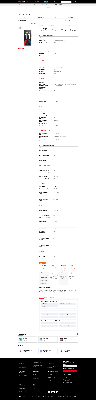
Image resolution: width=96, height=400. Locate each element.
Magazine (51, 4)
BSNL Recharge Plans (51, 364)
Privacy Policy (69, 396)
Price (26, 17)
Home (19, 14)
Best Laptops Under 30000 (23, 374)
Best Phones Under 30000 (22, 366)
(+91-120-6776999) (67, 379)
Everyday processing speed (65, 316)
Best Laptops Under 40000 (23, 375)
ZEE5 (34, 385)
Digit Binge (50, 1)
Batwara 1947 (35, 374)
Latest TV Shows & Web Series (52, 378)
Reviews (31, 1)
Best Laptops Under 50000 (23, 376)
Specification (41, 17)
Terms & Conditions (61, 396)
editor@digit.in (70, 382)
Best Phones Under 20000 (22, 364)
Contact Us (39, 396)
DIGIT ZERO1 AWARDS (58, 4)
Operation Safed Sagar (22, 388)
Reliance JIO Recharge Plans (52, 366)
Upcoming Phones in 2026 (23, 367)
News (28, 1)
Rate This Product (34, 23)
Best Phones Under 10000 (22, 363)
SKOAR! (47, 4)
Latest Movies (50, 374)
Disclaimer (75, 396)
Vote (58, 329)
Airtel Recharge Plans (51, 363)
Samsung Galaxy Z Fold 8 (37, 362)
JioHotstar (34, 387)
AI (46, 1)
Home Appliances (30, 4)
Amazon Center (65, 4)
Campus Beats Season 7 (22, 387)
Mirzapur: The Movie (36, 378)
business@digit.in (69, 383)
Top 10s (35, 1)
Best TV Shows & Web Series (52, 377)
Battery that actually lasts (65, 314)
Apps (41, 4)
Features (38, 1)
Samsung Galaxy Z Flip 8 (36, 363)
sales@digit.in (69, 385)
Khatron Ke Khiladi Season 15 (23, 385)
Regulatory (53, 396)
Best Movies (49, 373)
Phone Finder (36, 4)
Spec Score (56, 17)
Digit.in (22, 391)
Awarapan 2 (35, 373)
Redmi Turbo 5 (35, 366)
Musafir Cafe (20, 384)
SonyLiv (34, 388)
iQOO (26, 14)
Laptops (24, 4)
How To (42, 1)
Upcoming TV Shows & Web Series (53, 380)
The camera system (46, 314)
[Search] (72, 2)
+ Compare (21, 48)
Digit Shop (71, 4)
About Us (33, 396)
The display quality (46, 316)
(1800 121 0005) (66, 380)
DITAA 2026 (55, 1)
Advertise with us (46, 396)
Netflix (34, 384)
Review (71, 17)
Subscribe (70, 370)
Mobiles (19, 4)
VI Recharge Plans (50, 367)
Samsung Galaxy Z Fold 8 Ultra (37, 365)
